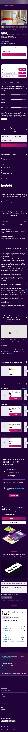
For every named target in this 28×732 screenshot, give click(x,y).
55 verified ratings (11, 43)
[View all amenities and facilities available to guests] (26, 155)
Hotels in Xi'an (5, 643)
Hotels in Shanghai (6, 626)
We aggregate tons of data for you (10, 663)
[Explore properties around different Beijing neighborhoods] (26, 384)
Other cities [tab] (5, 617)
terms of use (17, 600)
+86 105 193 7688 (5, 41)
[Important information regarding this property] (26, 214)
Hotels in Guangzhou (6, 628)
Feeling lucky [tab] (6, 620)
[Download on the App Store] (11, 721)
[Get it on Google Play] (4, 721)
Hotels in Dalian (5, 637)
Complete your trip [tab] (15, 620)
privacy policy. (23, 600)
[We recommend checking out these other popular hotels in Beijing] (26, 362)
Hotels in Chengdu (6, 635)
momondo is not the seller (8, 661)
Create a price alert (19, 488)
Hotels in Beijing (13, 672)
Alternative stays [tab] (14, 617)
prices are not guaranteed (6, 657)
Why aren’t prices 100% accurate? (10, 665)
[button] (2, 5)
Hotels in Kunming (6, 641)
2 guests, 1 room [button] (6, 51)
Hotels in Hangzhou (6, 639)
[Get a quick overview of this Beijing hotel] (26, 88)
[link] (15, 398)
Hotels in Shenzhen (6, 630)
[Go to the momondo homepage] (8, 5)
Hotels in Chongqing (6, 632)
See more (24, 388)
